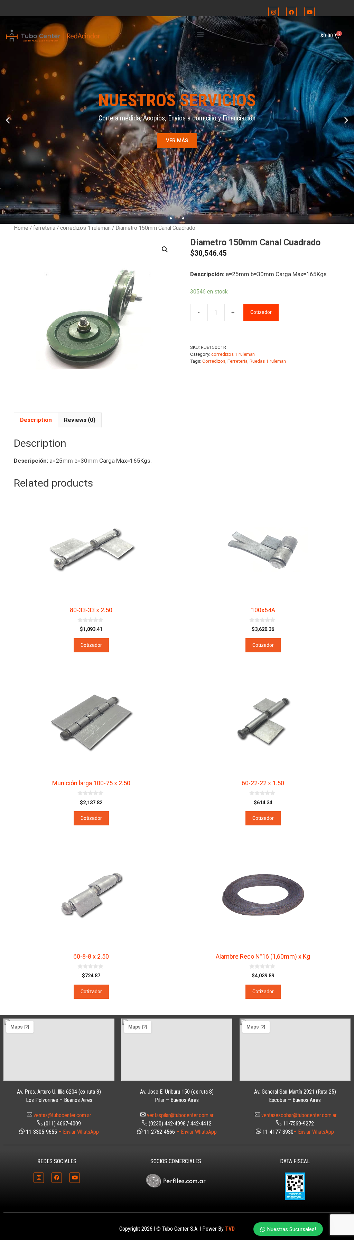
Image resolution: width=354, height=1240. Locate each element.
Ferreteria (237, 361)
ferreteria (44, 228)
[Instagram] (273, 12)
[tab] (36, 420)
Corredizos (213, 361)
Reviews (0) (79, 419)
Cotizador (261, 312)
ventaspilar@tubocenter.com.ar (180, 1115)
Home (21, 228)
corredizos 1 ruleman (85, 228)
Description (36, 419)
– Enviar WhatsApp (78, 1132)
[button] (200, 34)
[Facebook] (291, 12)
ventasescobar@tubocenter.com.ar (299, 1115)
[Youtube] (309, 12)
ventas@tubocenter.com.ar (62, 1115)
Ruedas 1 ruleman (268, 361)
